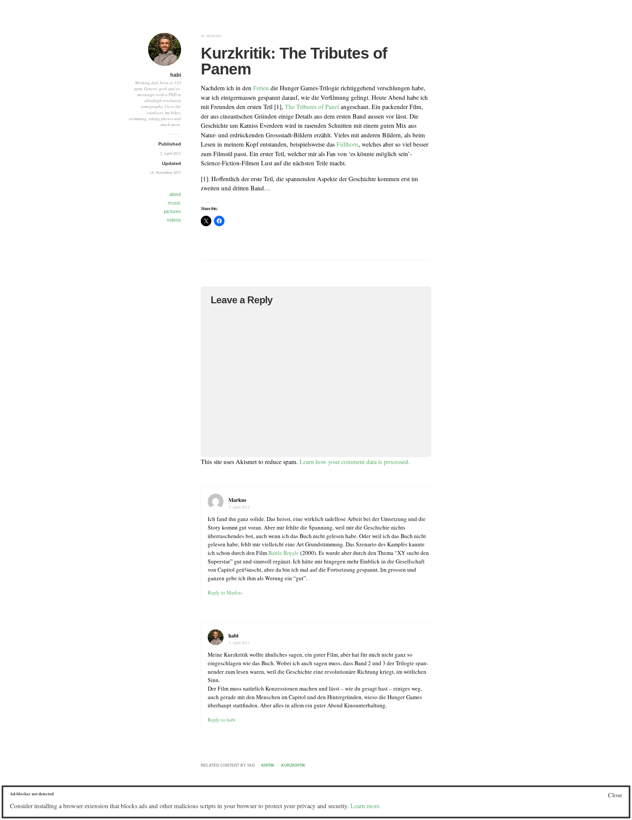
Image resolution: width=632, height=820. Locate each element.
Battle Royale (283, 553)
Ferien (261, 88)
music (174, 202)
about (175, 194)
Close (615, 795)
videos (174, 220)
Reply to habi (221, 719)
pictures (172, 211)
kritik (268, 765)
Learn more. (366, 806)
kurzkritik (293, 765)
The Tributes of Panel (312, 106)
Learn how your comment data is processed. (355, 461)
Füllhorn (347, 144)
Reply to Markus (225, 592)
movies (214, 35)
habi (175, 75)
